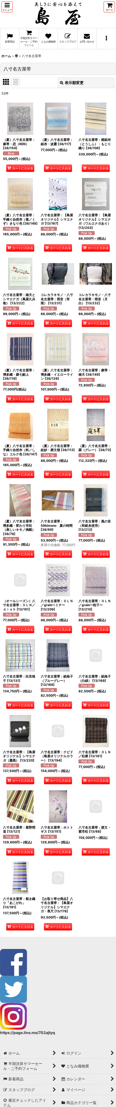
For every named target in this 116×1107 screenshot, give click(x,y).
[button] (7, 6)
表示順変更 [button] (74, 82)
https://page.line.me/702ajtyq (27, 1032)
